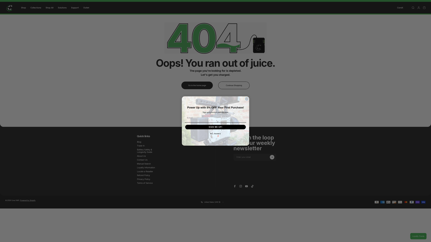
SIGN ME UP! (215, 127)
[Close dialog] (246, 98)
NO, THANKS (215, 134)
